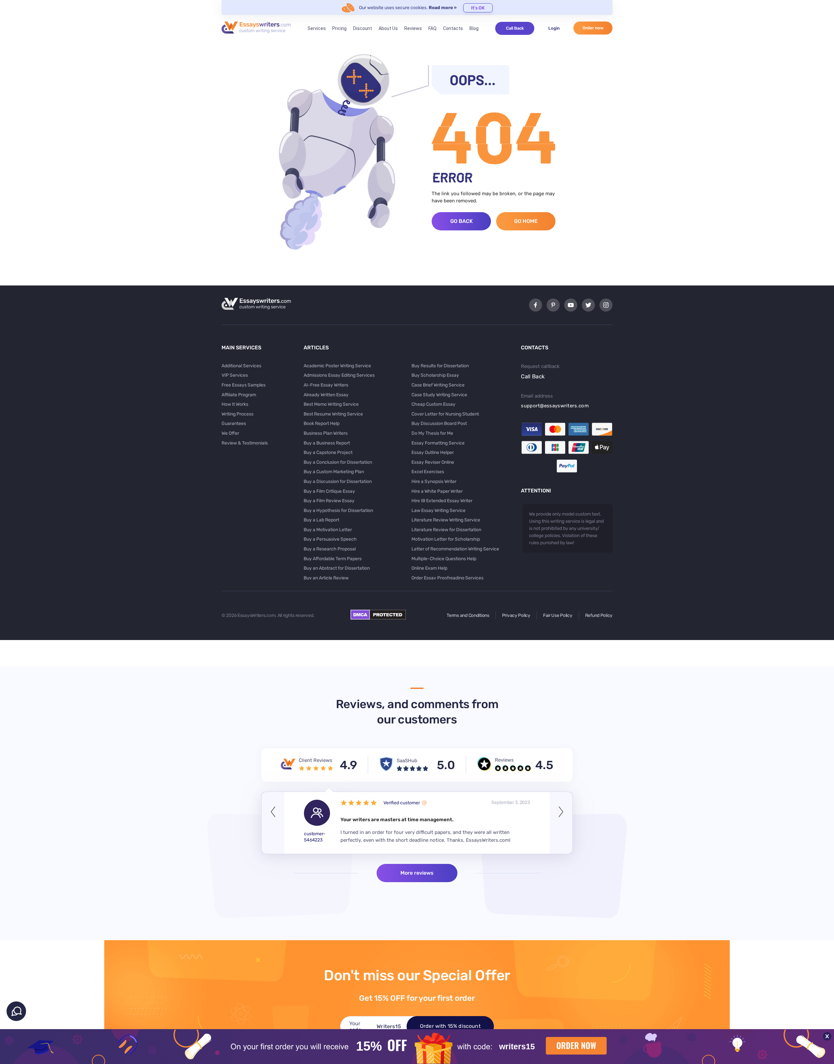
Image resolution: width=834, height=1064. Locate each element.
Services (317, 28)
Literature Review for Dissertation (446, 529)
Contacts (453, 28)
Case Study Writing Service (439, 395)
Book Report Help (321, 423)
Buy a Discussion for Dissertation (338, 481)
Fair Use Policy (557, 615)
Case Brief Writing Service (438, 385)
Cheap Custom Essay (433, 404)
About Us (388, 28)
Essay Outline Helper (432, 452)
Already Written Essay (326, 395)
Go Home (526, 221)
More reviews (417, 873)
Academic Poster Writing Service (337, 366)
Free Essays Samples (244, 385)
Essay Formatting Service (438, 443)
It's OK (478, 8)
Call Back (515, 28)
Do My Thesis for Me (432, 433)
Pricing (339, 28)
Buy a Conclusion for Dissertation (338, 462)
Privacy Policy (516, 615)
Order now (593, 27)
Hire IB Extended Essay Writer (441, 500)
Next (561, 823)
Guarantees (234, 423)
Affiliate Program (239, 395)
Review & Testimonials (245, 443)
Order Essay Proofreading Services (447, 578)
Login (554, 28)
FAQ (432, 28)
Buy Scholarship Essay (435, 375)
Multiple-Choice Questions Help (443, 558)
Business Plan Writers (326, 433)
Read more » (443, 7)
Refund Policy (598, 615)
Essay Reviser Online (432, 462)
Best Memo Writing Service (331, 404)
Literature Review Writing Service (445, 520)
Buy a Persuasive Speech (330, 539)
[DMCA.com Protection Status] (378, 618)
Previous (273, 823)
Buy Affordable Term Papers (333, 558)
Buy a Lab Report (321, 520)
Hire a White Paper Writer (437, 491)
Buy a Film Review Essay (329, 500)
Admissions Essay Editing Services (339, 375)
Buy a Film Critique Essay (329, 491)
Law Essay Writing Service (438, 510)
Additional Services (241, 366)
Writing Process (237, 414)
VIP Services (235, 375)
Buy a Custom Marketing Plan (334, 471)
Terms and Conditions (468, 615)
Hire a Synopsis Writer (433, 481)
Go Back (461, 221)
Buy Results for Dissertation (440, 366)
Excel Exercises (427, 471)
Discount (362, 28)
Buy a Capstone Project (328, 452)
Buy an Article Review (326, 578)
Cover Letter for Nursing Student (445, 414)
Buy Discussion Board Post (439, 423)
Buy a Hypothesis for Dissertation (338, 510)
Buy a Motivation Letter (328, 529)
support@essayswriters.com (555, 406)
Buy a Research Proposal (330, 549)
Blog (474, 28)
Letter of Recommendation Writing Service (455, 549)
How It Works (235, 404)
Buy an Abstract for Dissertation (337, 568)
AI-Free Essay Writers (326, 385)
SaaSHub (407, 761)
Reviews (413, 28)
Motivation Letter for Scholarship (445, 539)
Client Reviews (315, 760)
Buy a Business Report (327, 443)
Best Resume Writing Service (333, 414)
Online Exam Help (429, 568)
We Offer (230, 433)
